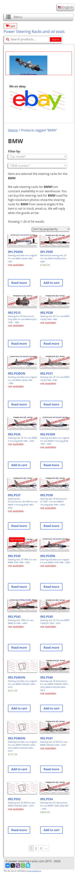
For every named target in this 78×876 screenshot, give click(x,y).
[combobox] (37, 156)
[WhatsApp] (23, 865)
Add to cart (51, 283)
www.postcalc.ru (34, 871)
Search (55, 39)
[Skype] (28, 865)
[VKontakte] (7, 865)
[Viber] (18, 865)
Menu (18, 17)
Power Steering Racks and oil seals (34, 31)
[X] (13, 865)
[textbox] (37, 156)
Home (13, 130)
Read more (19, 283)
